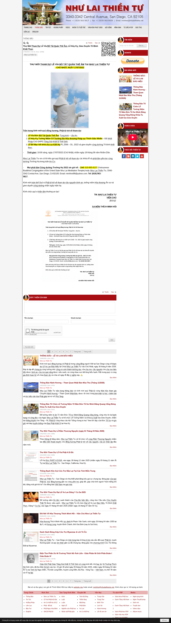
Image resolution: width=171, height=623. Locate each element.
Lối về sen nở (101, 611)
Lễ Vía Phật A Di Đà (50, 599)
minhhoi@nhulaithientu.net (103, 587)
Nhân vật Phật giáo (68, 611)
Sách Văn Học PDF (121, 614)
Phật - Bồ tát (48, 605)
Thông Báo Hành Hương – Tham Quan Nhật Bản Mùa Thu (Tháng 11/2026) (72, 383)
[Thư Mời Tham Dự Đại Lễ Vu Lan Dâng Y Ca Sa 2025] (30, 497)
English (28, 611)
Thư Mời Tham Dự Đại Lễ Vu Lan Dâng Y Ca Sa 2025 (63, 492)
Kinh (63, 596)
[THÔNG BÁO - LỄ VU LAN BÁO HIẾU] (30, 360)
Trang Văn (100, 596)
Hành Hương (101, 608)
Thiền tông (83, 599)
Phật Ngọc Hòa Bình (51, 608)
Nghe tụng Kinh (138, 596)
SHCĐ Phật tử (48, 611)
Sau (96, 43)
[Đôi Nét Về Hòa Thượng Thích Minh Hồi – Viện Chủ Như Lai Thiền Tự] (30, 518)
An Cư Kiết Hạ (84, 611)
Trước (90, 43)
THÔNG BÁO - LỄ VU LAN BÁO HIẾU (56, 356)
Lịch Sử (99, 605)
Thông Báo (29, 596)
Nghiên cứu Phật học (69, 608)
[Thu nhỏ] (24, 43)
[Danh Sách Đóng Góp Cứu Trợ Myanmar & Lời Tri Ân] (30, 537)
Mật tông (82, 602)
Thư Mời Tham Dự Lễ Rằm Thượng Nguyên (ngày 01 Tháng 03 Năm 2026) (72, 431)
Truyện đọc (136, 605)
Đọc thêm (113, 377)
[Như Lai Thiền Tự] (85, 12)
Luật (63, 599)
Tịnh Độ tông (83, 596)
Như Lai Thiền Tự (30, 55)
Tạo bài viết (29, 347)
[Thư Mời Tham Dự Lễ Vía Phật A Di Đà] (30, 457)
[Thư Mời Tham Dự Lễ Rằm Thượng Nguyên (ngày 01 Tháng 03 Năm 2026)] (30, 436)
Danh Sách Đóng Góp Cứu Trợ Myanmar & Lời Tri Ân (63, 532)
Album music (137, 611)
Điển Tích (100, 602)
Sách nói (136, 602)
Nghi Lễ (64, 605)
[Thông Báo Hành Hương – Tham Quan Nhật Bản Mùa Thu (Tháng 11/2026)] (30, 387)
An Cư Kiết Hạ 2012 (50, 602)
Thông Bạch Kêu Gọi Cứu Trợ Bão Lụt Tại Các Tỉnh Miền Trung (67, 471)
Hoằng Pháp (30, 602)
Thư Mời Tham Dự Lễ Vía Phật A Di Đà (56, 452)
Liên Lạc (29, 605)
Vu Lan (81, 608)
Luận (63, 602)
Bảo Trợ (28, 608)
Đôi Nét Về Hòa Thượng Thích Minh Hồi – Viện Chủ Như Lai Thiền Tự (70, 513)
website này (78, 587)
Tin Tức (28, 599)
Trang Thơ (100, 599)
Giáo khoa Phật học (121, 596)
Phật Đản (82, 605)
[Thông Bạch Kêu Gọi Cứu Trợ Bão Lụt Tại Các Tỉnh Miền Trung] (30, 476)
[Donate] (133, 61)
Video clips (136, 608)
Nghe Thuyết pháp (139, 599)
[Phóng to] (27, 43)
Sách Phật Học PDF (121, 611)
